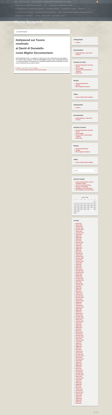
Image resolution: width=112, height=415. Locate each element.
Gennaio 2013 (79, 352)
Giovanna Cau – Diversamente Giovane (60, 5)
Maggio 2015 (79, 310)
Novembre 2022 (80, 229)
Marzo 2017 (78, 291)
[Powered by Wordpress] (94, 412)
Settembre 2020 (80, 261)
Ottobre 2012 (79, 357)
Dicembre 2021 (79, 242)
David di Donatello (24, 69)
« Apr (75, 213)
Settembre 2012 (80, 359)
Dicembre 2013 (79, 335)
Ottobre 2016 (79, 299)
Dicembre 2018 (79, 278)
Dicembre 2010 (79, 392)
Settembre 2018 (80, 280)
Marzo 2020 (78, 267)
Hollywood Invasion (52, 8)
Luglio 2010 (78, 397)
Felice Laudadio (79, 68)
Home (15, 1)
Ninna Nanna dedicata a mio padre (46, 12)
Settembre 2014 (80, 321)
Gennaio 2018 (79, 283)
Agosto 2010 (79, 395)
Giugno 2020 (79, 266)
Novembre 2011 (80, 374)
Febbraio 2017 (79, 292)
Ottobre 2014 (79, 319)
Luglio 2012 (78, 362)
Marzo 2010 (78, 403)
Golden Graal (79, 73)
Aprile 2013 (78, 348)
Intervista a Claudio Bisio (82, 186)
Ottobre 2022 (79, 231)
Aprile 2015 (78, 311)
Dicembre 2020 (79, 256)
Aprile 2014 (78, 329)
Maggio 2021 (79, 248)
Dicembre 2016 (79, 296)
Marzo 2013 (78, 349)
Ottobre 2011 (79, 376)
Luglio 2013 (78, 343)
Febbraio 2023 (79, 226)
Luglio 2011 (78, 381)
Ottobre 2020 (79, 259)
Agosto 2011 (79, 379)
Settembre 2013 (80, 340)
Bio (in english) (24, 1)
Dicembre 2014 (79, 316)
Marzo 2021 (78, 251)
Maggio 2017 (79, 288)
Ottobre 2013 (79, 338)
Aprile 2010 (78, 401)
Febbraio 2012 (79, 370)
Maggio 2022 (79, 237)
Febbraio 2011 (79, 389)
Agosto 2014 (79, 322)
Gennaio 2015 (79, 315)
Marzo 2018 (78, 281)
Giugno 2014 (79, 326)
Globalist (78, 85)
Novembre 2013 (80, 337)
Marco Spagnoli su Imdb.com (83, 86)
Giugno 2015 (79, 308)
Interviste (81, 8)
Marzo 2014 (78, 330)
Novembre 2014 (80, 318)
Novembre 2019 (80, 272)
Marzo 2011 (78, 387)
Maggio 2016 (79, 302)
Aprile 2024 (78, 223)
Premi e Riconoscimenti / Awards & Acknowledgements (75, 12)
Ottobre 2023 (79, 225)
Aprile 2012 (78, 367)
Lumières (78, 42)
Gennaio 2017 (79, 294)
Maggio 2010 (79, 400)
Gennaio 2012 (79, 371)
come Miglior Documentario (34, 52)
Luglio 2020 (78, 264)
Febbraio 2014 (79, 332)
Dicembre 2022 (79, 228)
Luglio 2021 (78, 245)
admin (18, 68)
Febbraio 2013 (79, 351)
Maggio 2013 (79, 346)
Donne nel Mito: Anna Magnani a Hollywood (57, 1)
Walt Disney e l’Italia (58, 15)
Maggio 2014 (79, 327)
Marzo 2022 (78, 240)
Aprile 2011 (78, 386)
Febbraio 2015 (79, 313)
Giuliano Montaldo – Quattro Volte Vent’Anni (29, 8)
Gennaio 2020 (79, 269)
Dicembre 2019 (79, 270)
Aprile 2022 (78, 239)
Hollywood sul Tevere (69, 8)
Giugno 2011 (79, 382)
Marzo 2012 (78, 368)
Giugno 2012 (79, 363)
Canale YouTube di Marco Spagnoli (84, 97)
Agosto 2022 (79, 234)
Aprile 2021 (78, 250)
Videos (37, 15)
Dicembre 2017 (79, 285)
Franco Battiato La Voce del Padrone (85, 190)
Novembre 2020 (80, 258)
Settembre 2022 (80, 233)
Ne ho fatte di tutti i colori (24, 12)
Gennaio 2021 (79, 255)
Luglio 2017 (78, 286)
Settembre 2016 (80, 300)
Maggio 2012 (79, 365)
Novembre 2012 (80, 356)
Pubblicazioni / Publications (24, 15)
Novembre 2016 (80, 297)
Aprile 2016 (78, 304)
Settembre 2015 (80, 307)
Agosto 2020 (79, 262)
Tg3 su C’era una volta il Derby (83, 185)
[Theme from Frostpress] (97, 412)
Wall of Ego (46, 15)
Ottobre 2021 (79, 244)
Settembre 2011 (80, 378)
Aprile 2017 (78, 289)
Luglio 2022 (78, 236)
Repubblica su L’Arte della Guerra (84, 188)
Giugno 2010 (79, 398)
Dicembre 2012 (79, 354)
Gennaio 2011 (79, 390)
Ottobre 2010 (79, 393)
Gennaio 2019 (79, 277)
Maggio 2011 (79, 384)
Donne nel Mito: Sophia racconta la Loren (28, 5)
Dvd (45, 5)
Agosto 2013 (79, 341)
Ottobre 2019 (79, 274)
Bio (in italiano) (37, 1)
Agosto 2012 (79, 360)
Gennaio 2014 (79, 333)
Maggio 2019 (79, 275)
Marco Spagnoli (28, 22)
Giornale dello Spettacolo (82, 83)
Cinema (35, 68)
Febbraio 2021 (79, 253)
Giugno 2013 (79, 345)
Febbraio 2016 (79, 305)
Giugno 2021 (79, 247)
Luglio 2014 (78, 324)
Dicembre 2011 (79, 373)
